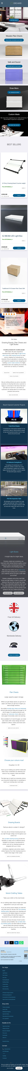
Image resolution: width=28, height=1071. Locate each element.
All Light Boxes (19, 593)
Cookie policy (8, 1066)
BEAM (4, 970)
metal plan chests (13, 714)
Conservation (5, 984)
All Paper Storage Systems (8, 992)
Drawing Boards (14, 822)
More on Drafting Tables (13, 932)
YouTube (4, 1055)
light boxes (22, 353)
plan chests (6, 355)
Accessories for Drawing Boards (9, 997)
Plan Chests (14, 692)
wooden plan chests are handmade (16, 708)
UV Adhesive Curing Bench (14, 462)
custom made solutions (13, 362)
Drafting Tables (6, 982)
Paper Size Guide (6, 1026)
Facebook (5, 1058)
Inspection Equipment (18, 372)
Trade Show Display (14, 426)
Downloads (5, 1035)
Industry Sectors (6, 1028)
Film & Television (14, 376)
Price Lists (5, 1033)
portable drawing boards (11, 838)
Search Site (5, 1009)
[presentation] (25, 956)
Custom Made (5, 986)
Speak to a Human (14, 655)
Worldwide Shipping (6, 1011)
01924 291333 (6, 1049)
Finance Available (6, 1007)
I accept (19, 1068)
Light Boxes (14, 552)
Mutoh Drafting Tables (14, 893)
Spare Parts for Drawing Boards (9, 999)
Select (19, 195)
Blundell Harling (6, 1041)
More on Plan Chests (13, 728)
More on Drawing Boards (13, 856)
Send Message (6, 1051)
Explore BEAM (7, 593)
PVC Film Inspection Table (14, 498)
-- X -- (4, 1053)
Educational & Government (8, 1016)
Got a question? (6, 1018)
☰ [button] (2, 3)
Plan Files (4, 977)
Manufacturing (5, 988)
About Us (4, 1037)
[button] (14, 188)
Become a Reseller (6, 1030)
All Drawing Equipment (7, 994)
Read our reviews (13, 394)
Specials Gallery (6, 1013)
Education (6, 372)
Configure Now (13, 785)
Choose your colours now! (14, 760)
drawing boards (16, 355)
